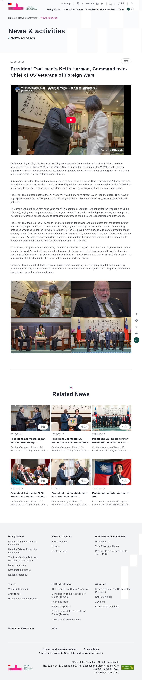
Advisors (100, 602)
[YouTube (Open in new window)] (92, 4)
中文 (123, 3)
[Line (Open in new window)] (78, 4)
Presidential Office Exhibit (22, 598)
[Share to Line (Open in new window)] (136, 320)
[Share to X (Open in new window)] (136, 327)
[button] (132, 3)
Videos (55, 546)
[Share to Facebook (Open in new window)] (136, 314)
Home (11, 18)
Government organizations (66, 619)
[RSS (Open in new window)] (102, 4)
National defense (17, 575)
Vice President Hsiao (107, 546)
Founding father (60, 602)
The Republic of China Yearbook (70, 589)
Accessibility (91, 649)
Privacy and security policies (60, 649)
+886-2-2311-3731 (108, 672)
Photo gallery (59, 551)
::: (2, 1)
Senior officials (103, 597)
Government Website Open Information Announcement (71, 653)
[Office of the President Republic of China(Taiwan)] (22, 6)
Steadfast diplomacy (19, 570)
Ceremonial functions (107, 606)
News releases (60, 541)
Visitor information (18, 589)
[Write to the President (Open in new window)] (97, 4)
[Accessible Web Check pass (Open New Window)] (127, 667)
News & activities (27, 18)
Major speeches (17, 565)
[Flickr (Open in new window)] (88, 4)
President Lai (102, 541)
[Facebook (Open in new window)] (83, 4)
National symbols (61, 606)
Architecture (15, 594)
